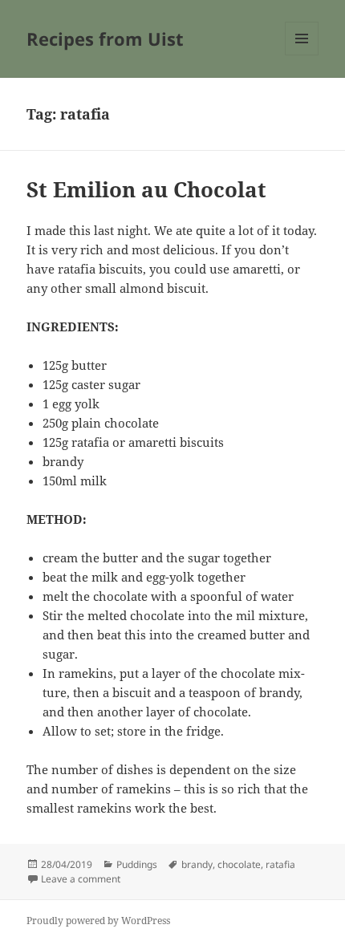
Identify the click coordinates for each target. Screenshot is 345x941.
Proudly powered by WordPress (98, 920)
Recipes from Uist (105, 38)
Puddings (136, 864)
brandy (197, 864)
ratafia (280, 864)
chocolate (239, 864)
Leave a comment (80, 879)
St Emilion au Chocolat (146, 189)
